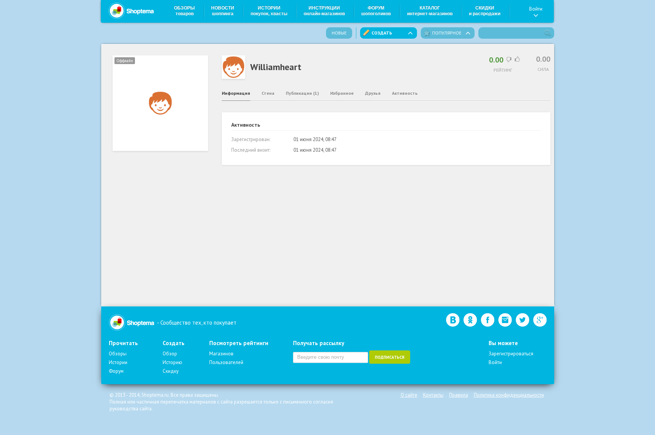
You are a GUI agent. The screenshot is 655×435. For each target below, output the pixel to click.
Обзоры (184, 10)
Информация (236, 93)
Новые (339, 33)
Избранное (342, 93)
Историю (172, 362)
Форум (376, 10)
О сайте (409, 395)
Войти (535, 9)
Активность (405, 93)
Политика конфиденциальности (509, 395)
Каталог (430, 10)
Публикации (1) (302, 93)
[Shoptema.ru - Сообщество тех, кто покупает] (131, 10)
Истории (269, 10)
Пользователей (226, 362)
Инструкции (324, 10)
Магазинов (221, 353)
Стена (268, 93)
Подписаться (389, 357)
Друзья (373, 93)
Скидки (484, 10)
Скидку (171, 371)
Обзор (170, 353)
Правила (458, 395)
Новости (222, 10)
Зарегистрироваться (511, 353)
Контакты (433, 395)
